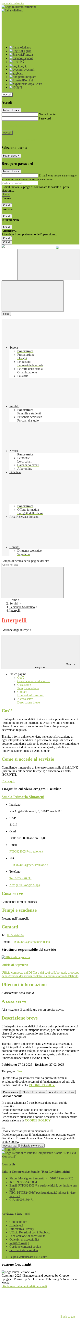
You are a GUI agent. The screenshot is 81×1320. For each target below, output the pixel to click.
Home (13, 600)
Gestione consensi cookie (25, 1246)
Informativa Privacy (21, 1228)
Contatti (22, 691)
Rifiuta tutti (33, 1092)
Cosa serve (24, 684)
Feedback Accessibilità (23, 1250)
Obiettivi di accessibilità (24, 1239)
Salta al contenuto (13, 3)
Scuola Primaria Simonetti (23, 797)
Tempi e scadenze (28, 688)
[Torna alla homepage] (3, 246)
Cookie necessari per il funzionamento (26, 1131)
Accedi (7, 94)
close (6, 313)
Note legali (16, 1225)
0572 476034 (15, 935)
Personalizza (10, 1092)
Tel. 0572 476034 (20, 878)
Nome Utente (47, 114)
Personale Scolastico (22, 607)
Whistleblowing (19, 1243)
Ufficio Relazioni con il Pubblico (29, 1232)
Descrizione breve (28, 702)
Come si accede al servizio (33, 681)
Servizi (13, 603)
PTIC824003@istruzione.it (26, 851)
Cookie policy (18, 1221)
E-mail (43, 175)
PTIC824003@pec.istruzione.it (28, 865)
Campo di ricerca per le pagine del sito (25, 561)
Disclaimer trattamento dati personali (24, 1286)
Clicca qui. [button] (8, 781)
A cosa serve (25, 699)
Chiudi (6, 205)
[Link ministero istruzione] (19, 6)
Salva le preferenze (32, 1145)
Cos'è (20, 677)
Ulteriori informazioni (30, 695)
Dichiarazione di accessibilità (27, 1236)
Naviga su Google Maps (24, 885)
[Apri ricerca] (48, 264)
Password (45, 118)
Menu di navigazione (54, 666)
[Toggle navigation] (33, 296)
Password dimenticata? (16, 125)
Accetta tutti (61, 1092)
